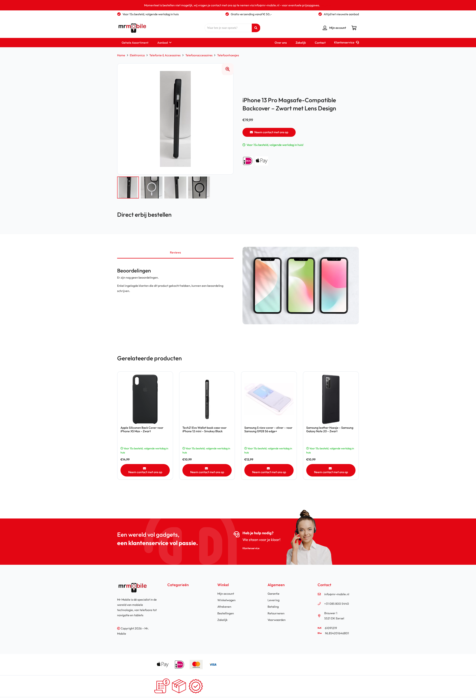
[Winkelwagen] (354, 28)
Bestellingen (225, 613)
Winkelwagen (226, 600)
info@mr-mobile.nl (336, 594)
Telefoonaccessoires (199, 55)
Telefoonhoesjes (228, 55)
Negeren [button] (326, 5)
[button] (170, 42)
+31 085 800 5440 (336, 603)
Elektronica (137, 55)
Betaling (273, 606)
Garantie (273, 593)
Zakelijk (222, 620)
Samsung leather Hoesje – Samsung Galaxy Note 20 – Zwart (329, 429)
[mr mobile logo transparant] (131, 28)
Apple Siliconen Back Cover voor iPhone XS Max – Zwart (141, 429)
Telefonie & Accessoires (165, 55)
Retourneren (276, 613)
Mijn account (225, 593)
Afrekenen (224, 606)
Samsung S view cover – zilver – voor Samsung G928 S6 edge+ (268, 429)
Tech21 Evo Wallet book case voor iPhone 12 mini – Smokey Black (204, 429)
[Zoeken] (256, 28)
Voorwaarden (277, 620)
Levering (273, 600)
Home (121, 55)
